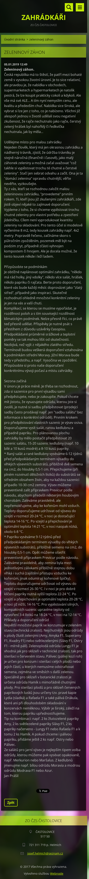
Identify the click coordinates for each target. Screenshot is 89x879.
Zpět (10, 802)
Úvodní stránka (14, 39)
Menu (80, 7)
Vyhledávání (69, 7)
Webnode (56, 873)
